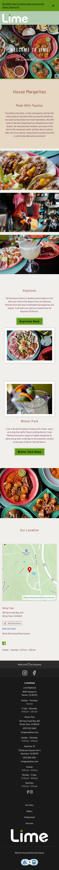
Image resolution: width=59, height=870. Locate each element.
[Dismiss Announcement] (53, 5)
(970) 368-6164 (29, 757)
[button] (29, 170)
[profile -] (48, 15)
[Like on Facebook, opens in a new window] (34, 673)
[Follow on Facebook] (4, 643)
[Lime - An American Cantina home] (15, 18)
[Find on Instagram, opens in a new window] (24, 673)
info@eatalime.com (29, 732)
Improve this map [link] (48, 597)
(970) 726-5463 (29, 728)
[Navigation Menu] (55, 15)
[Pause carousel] (56, 76)
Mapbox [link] (27, 597)
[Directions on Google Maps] (29, 572)
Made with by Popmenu (21, 664)
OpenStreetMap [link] (37, 597)
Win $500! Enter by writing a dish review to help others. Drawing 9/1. (23, 5)
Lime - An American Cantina (29, 835)
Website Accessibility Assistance (29, 852)
